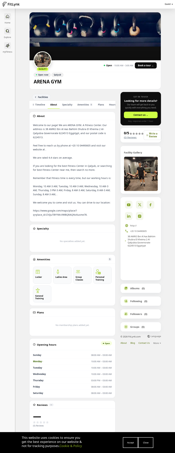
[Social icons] (139, 216)
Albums (134, 288)
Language (155, 336)
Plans (101, 104)
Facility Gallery (133, 152)
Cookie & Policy (70, 446)
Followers (136, 314)
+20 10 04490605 (138, 231)
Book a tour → (146, 65)
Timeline (40, 104)
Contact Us (144, 343)
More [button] (156, 343)
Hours (112, 104)
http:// (133, 225)
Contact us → (140, 114)
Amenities (84, 104)
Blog (132, 343)
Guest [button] (167, 3)
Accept (130, 442)
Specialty (67, 104)
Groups (134, 326)
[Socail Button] (128, 205)
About (53, 104)
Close (146, 442)
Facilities (43, 97)
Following (136, 301)
